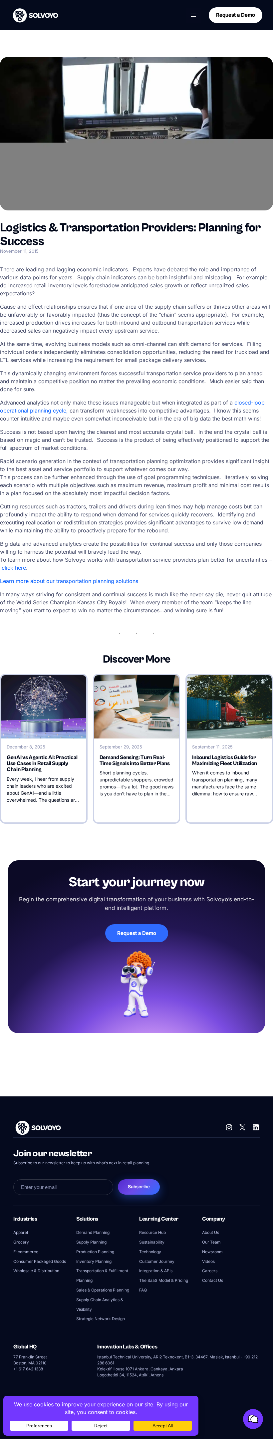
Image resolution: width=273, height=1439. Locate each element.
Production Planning (95, 1251)
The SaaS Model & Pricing (163, 1280)
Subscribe (139, 1187)
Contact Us (212, 1280)
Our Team (211, 1242)
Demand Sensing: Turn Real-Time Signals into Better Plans (135, 760)
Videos (208, 1261)
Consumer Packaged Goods (39, 1261)
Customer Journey (156, 1261)
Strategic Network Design (100, 1318)
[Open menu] (193, 15)
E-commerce (25, 1251)
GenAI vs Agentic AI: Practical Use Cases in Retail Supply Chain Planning (42, 763)
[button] (253, 1419)
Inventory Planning (94, 1261)
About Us (210, 1232)
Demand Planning (93, 1232)
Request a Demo (235, 15)
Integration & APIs (155, 1270)
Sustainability (151, 1242)
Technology (150, 1251)
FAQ (143, 1290)
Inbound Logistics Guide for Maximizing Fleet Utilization (224, 760)
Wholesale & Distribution (36, 1270)
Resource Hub (152, 1232)
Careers (209, 1270)
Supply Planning (91, 1242)
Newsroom (212, 1251)
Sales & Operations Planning (102, 1290)
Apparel (20, 1232)
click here (14, 567)
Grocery (21, 1242)
